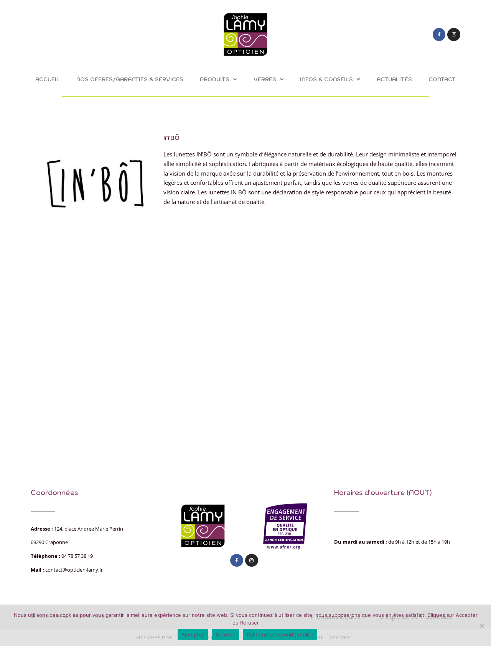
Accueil (47, 79)
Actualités (394, 79)
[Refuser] (481, 626)
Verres (265, 79)
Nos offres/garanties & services (129, 79)
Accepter (192, 634)
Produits (214, 79)
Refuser (225, 634)
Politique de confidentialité (280, 634)
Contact (442, 79)
